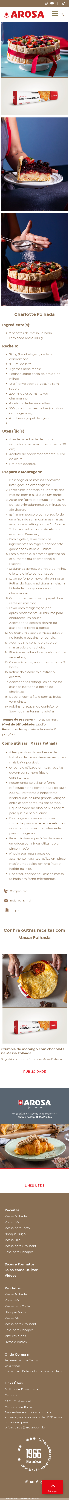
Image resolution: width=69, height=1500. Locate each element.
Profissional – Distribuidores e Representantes (34, 1371)
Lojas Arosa (12, 1365)
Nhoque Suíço (15, 1234)
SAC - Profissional (18, 1401)
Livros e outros (16, 1342)
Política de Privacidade (22, 1389)
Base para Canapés (19, 1252)
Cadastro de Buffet (19, 1407)
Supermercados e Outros (21, 1360)
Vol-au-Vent (13, 1222)
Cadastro (11, 1395)
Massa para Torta (17, 1228)
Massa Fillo (13, 1240)
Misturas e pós (15, 1336)
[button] (62, 14)
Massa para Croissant (20, 1246)
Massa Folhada (34, 937)
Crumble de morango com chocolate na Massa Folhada (33, 1051)
